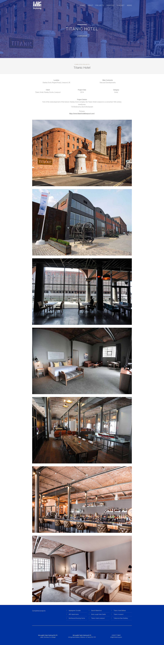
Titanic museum (118, 614)
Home (82, 5)
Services (110, 5)
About (90, 5)
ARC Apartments (74, 614)
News (129, 5)
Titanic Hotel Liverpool (98, 618)
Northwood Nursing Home (77, 618)
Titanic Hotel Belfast (120, 610)
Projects (99, 5)
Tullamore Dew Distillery (121, 618)
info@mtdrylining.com (116, 637)
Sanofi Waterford (96, 610)
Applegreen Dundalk (75, 610)
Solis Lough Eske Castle (98, 614)
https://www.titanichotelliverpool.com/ (82, 114)
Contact (120, 5)
